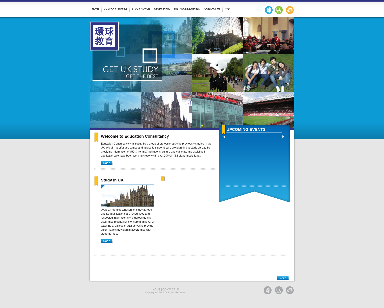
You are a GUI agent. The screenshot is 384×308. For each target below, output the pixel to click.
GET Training (278, 10)
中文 (227, 9)
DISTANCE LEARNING (187, 8)
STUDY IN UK (162, 8)
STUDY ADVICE (141, 8)
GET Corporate (289, 10)
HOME (95, 8)
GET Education (268, 10)
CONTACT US (212, 8)
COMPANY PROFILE (115, 8)
